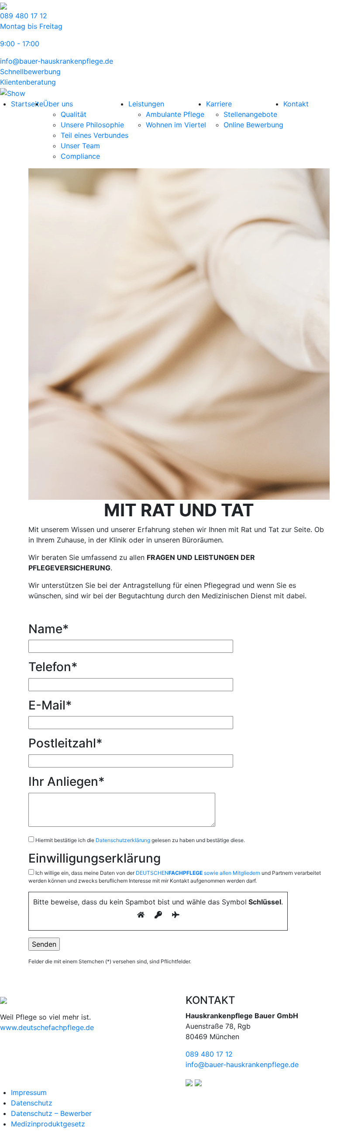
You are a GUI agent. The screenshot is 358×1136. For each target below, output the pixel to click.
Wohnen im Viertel (176, 124)
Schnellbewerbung (30, 71)
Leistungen (146, 103)
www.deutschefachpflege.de (47, 1027)
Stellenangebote (250, 114)
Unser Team (80, 145)
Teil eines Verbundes (94, 135)
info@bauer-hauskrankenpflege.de (56, 61)
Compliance (80, 156)
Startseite (27, 103)
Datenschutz (31, 1102)
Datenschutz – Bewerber (51, 1113)
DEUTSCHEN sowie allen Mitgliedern (198, 873)
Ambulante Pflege (175, 114)
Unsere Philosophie (92, 124)
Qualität (73, 114)
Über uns (58, 103)
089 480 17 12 (209, 1054)
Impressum (29, 1092)
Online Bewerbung (253, 124)
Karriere (219, 103)
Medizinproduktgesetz (48, 1123)
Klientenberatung (28, 82)
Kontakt (296, 103)
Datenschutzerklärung (123, 840)
